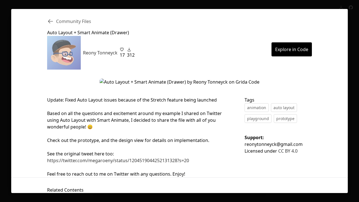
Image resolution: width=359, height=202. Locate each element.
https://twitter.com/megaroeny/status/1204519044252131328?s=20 (118, 160)
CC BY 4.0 (288, 151)
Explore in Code (291, 49)
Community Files (73, 21)
